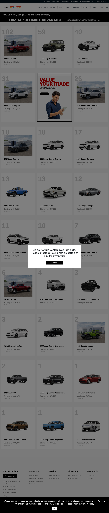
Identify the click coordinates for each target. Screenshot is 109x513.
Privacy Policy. (88, 504)
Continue (54, 263)
